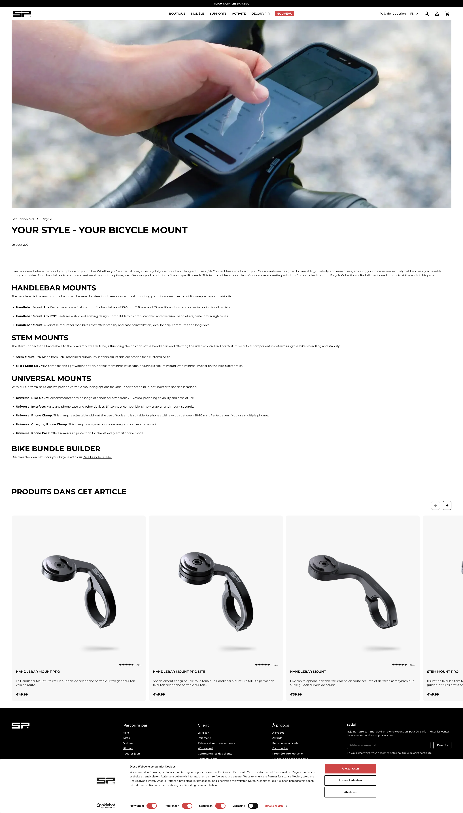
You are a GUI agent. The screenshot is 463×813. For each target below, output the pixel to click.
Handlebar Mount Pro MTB (179, 672)
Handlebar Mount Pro (38, 672)
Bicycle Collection (343, 275)
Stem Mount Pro (442, 672)
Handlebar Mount (308, 672)
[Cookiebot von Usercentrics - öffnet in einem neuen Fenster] (106, 806)
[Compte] (437, 13)
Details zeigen (274, 805)
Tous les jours (132, 753)
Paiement (204, 738)
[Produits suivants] (447, 505)
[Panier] (447, 13)
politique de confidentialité (415, 753)
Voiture (128, 743)
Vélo (126, 732)
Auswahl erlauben (350, 780)
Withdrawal (205, 748)
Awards (277, 738)
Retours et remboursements (216, 743)
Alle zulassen (350, 768)
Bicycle (47, 219)
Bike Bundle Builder (97, 457)
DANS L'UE (231, 3)
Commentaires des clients (215, 753)
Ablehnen (350, 792)
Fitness (128, 748)
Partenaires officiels (285, 743)
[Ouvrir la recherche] (426, 13)
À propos (278, 732)
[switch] (187, 806)
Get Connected (23, 219)
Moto (126, 738)
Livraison (203, 732)
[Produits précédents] (435, 505)
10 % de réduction (393, 13)
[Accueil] (22, 14)
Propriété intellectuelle (287, 753)
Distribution (280, 748)
